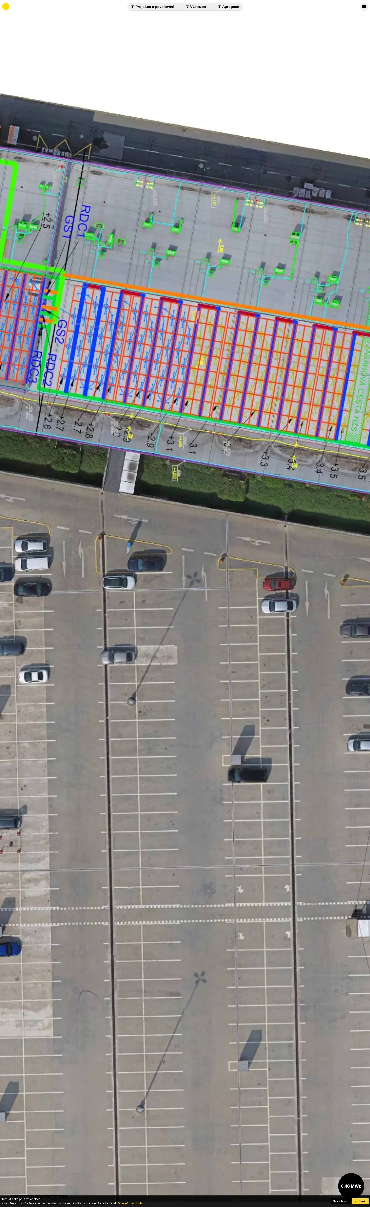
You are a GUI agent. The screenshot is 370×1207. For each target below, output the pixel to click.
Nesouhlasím (341, 1201)
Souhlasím (360, 1201)
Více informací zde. (130, 1203)
